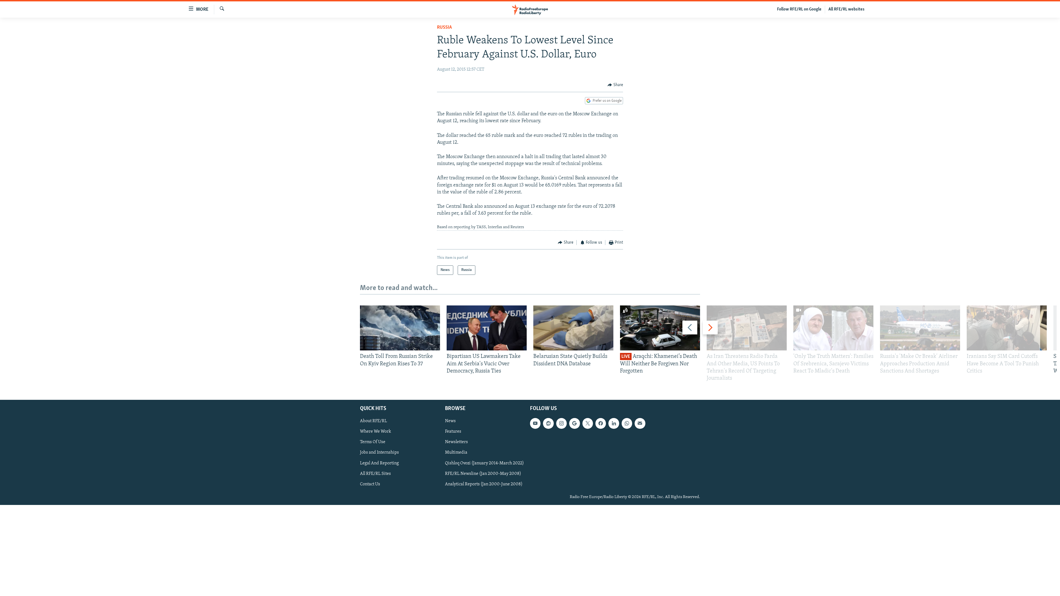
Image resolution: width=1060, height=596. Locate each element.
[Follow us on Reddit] (548, 423)
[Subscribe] (640, 423)
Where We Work (375, 432)
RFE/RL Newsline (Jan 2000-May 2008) (483, 474)
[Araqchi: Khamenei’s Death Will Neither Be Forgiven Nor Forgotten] (660, 327)
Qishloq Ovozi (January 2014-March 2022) (484, 463)
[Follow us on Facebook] (600, 423)
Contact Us (370, 484)
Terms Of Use (372, 442)
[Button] (615, 85)
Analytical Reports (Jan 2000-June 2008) (484, 484)
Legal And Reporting (379, 463)
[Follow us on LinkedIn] (613, 423)
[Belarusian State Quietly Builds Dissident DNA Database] (573, 327)
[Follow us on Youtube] (535, 423)
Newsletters (456, 442)
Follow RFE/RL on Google (799, 9)
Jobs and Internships (379, 453)
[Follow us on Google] (574, 423)
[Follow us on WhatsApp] (627, 423)
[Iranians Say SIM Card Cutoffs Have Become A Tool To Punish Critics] (1007, 327)
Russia (444, 27)
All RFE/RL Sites (375, 474)
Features (453, 432)
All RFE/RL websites (846, 9)
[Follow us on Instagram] (561, 423)
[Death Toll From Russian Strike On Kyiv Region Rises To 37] (400, 327)
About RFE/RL (373, 421)
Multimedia (456, 453)
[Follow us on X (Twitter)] (587, 423)
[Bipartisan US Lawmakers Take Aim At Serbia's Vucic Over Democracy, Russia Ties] (487, 327)
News (450, 421)
